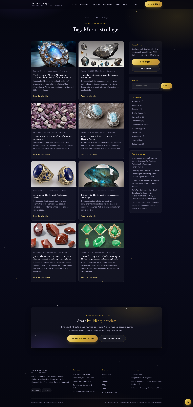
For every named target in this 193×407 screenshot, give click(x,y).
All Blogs (63, 191)
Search (166, 86)
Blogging (135, 109)
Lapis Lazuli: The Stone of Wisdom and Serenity (50, 196)
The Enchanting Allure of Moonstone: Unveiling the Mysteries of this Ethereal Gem (53, 76)
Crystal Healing (137, 113)
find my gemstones (109, 392)
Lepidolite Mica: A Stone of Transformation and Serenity (52, 137)
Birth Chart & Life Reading (82, 374)
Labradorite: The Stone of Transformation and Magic (100, 196)
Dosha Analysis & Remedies (83, 378)
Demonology (137, 117)
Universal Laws (137, 140)
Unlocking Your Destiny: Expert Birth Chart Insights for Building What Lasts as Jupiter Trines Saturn (146, 174)
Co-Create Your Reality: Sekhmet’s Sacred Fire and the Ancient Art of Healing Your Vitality (145, 206)
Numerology (136, 136)
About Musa (84, 4)
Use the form (145, 69)
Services (96, 4)
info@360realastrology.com (141, 378)
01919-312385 (154, 4)
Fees (118, 4)
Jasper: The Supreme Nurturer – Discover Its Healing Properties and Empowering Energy (53, 257)
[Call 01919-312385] (188, 402)
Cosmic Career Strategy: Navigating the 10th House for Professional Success (145, 183)
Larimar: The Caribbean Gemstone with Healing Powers (98, 137)
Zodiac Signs (137, 144)
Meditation (136, 132)
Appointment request (112, 338)
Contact (134, 4)
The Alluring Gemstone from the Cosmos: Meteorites (99, 76)
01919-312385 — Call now (82, 338)
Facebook (36, 390)
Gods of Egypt (137, 129)
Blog (92, 18)
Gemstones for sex (139, 125)
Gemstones (107, 4)
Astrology (135, 105)
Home (74, 4)
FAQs (125, 4)
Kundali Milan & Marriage (82, 381)
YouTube (47, 390)
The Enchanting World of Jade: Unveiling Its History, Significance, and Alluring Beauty (100, 257)
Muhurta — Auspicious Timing (84, 391)
